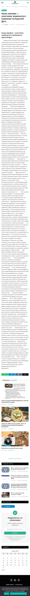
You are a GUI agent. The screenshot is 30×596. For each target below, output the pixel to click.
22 (22, 562)
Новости (4, 10)
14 (18, 560)
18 (7, 562)
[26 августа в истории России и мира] (15, 438)
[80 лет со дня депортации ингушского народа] (6, 495)
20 (15, 562)
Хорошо (7, 593)
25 (7, 565)
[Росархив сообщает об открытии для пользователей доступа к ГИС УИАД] (6, 477)
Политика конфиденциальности (18, 593)
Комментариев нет (21, 24)
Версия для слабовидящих (15, 458)
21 (18, 562)
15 (22, 560)
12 (11, 560)
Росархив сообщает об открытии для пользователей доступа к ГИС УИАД (20, 477)
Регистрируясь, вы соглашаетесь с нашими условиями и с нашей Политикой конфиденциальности (15, 538)
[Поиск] (28, 2)
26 (11, 565)
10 (3, 560)
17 (3, 562)
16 (26, 560)
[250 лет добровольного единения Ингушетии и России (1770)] (6, 469)
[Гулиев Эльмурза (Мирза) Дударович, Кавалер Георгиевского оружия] (15, 391)
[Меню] (2, 2)
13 (15, 560)
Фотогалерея (18, 584)
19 (11, 562)
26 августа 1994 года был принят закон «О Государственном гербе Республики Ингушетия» (13, 425)
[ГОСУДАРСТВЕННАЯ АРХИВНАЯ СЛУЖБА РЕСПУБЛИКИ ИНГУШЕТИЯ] (15, 2)
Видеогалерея (10, 584)
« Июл (3, 570)
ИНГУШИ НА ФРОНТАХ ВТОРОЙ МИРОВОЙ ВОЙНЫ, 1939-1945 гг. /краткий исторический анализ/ (19, 486)
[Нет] (28, 591)
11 (7, 560)
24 (3, 565)
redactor (6, 24)
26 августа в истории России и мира (12, 448)
